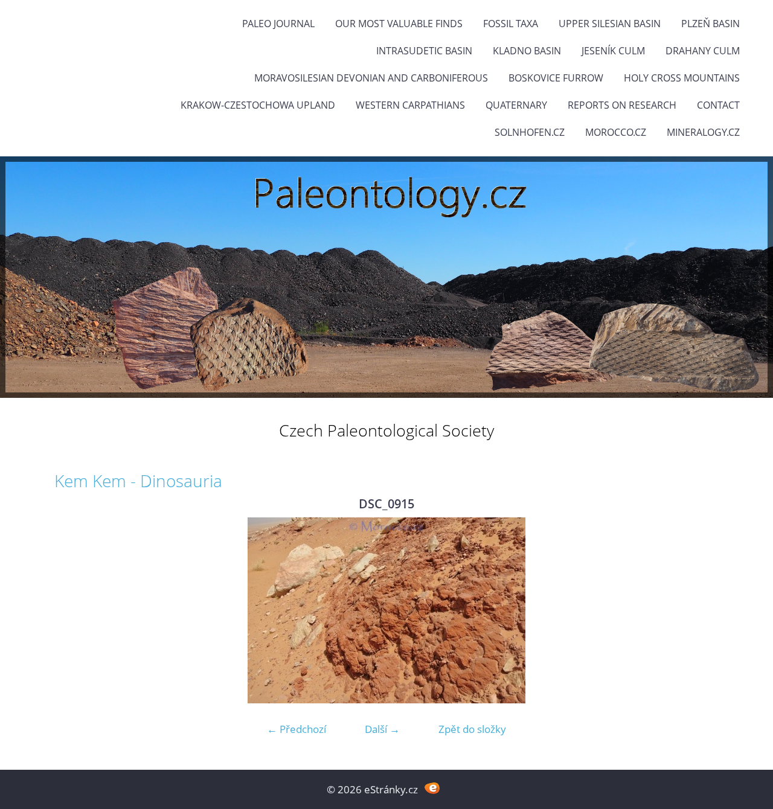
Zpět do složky (472, 729)
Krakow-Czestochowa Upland (258, 105)
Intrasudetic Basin (424, 50)
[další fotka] (699, 610)
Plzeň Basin (710, 23)
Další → (382, 729)
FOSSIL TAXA (510, 23)
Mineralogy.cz (703, 132)
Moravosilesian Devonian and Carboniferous (371, 78)
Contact (718, 105)
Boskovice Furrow (555, 78)
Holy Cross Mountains (682, 78)
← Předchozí (296, 729)
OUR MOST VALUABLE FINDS (399, 23)
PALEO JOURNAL (278, 23)
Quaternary (516, 105)
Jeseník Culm (613, 50)
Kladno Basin (527, 50)
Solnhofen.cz (530, 132)
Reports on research (622, 105)
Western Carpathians (410, 105)
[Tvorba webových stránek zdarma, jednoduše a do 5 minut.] (432, 788)
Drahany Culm (703, 50)
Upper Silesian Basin (610, 23)
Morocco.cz (615, 132)
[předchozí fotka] (74, 610)
